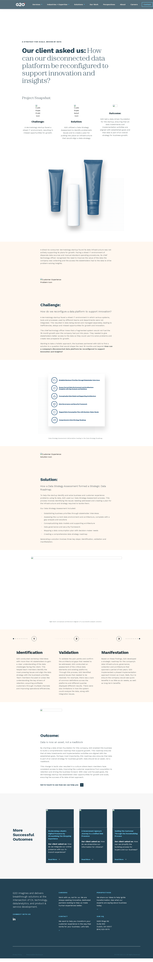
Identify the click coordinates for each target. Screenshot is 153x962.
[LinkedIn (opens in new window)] (14, 919)
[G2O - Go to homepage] (20, 4)
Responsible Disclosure (34, 954)
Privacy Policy (17, 954)
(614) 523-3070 (103, 929)
